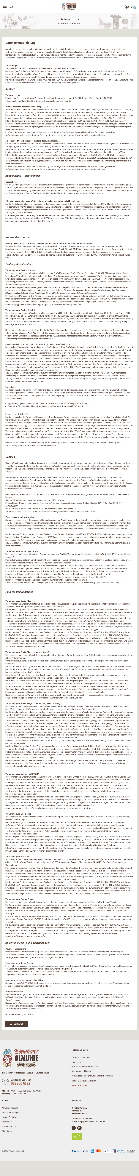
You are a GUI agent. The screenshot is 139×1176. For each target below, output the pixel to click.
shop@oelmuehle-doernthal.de (91, 1121)
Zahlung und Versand (81, 1057)
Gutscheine (7, 1122)
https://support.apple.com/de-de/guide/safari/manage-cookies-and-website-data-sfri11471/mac (54, 511)
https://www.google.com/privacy (77, 808)
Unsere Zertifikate (10, 1117)
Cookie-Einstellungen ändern (84, 1081)
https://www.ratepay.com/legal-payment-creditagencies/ (104, 437)
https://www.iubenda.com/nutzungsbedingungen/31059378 (31, 583)
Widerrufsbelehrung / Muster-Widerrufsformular (92, 1076)
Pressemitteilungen (10, 1112)
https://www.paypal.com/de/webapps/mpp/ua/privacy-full (30, 445)
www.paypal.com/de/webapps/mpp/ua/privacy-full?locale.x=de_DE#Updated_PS (45, 304)
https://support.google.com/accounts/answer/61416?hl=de (38, 500)
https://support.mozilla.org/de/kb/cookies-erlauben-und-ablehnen (47, 509)
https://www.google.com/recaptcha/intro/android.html (34, 808)
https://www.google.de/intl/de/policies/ (95, 933)
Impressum (76, 1062)
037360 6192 (20, 1083)
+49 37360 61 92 (86, 1119)
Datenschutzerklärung (81, 1071)
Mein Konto (7, 1131)
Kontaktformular (9, 1126)
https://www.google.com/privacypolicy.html (23, 848)
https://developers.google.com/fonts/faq (28, 936)
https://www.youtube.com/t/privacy (94, 894)
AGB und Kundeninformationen (85, 1067)
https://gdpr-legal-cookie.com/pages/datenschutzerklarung (93, 583)
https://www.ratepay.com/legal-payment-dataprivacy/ (52, 437)
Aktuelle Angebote (10, 1108)
